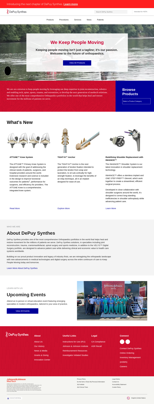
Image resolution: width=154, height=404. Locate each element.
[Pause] (8, 71)
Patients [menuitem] (100, 20)
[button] (146, 3)
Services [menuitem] (77, 20)
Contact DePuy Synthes (130, 348)
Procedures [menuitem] (64, 20)
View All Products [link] (77, 63)
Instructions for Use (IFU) (74, 342)
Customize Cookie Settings (15, 397)
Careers (123, 366)
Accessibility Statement (119, 384)
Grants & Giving (41, 355)
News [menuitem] (89, 20)
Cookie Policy (116, 387)
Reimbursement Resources (75, 351)
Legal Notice (116, 379)
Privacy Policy (81, 379)
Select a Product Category (132, 101)
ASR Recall (96, 346)
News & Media (40, 351)
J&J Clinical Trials (82, 387)
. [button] (127, 342)
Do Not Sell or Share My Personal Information (91, 382)
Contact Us (115, 382)
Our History (39, 346)
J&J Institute (80, 384)
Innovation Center (42, 360)
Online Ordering (127, 353)
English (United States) (138, 398)
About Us (38, 342)
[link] (16, 208)
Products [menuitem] (50, 20)
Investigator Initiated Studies (75, 355)
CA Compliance (98, 342)
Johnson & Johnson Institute (75, 346)
